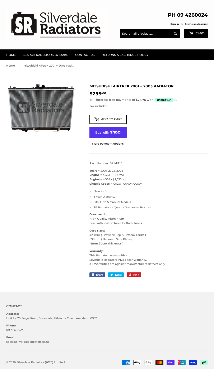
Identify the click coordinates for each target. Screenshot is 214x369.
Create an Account (196, 24)
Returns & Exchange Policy (125, 55)
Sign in (175, 24)
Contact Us (85, 55)
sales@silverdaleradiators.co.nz (27, 341)
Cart (199, 33)
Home (11, 55)
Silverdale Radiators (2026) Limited (41, 362)
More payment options (108, 143)
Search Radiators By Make (45, 55)
